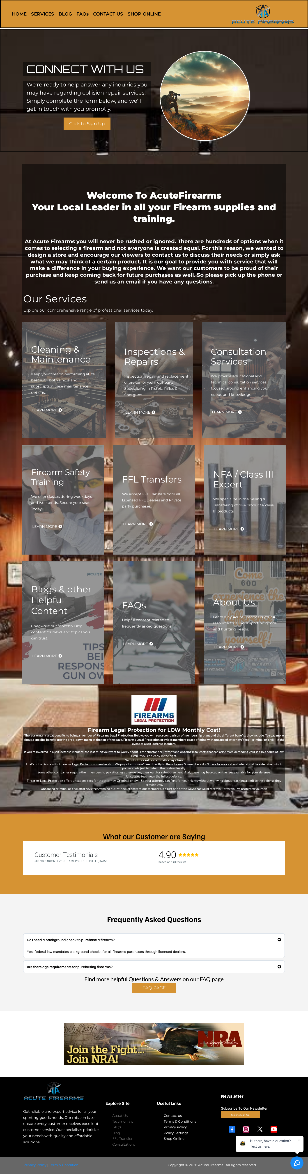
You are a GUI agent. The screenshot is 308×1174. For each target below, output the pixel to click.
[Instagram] (246, 1129)
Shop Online (174, 1138)
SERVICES (42, 14)
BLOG (65, 14)
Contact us (173, 1115)
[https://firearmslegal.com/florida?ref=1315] (154, 710)
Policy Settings (176, 1133)
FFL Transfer (122, 1138)
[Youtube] (274, 1129)
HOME (19, 14)
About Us (120, 1115)
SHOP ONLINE (144, 14)
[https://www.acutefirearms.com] (263, 14)
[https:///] (61, 1091)
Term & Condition (63, 1165)
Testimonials (122, 1121)
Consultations (123, 1144)
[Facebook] (232, 1129)
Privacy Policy (175, 1127)
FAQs (82, 14)
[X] (260, 1129)
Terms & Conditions (180, 1121)
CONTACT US (108, 14)
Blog (116, 1133)
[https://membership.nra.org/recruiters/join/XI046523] (154, 1044)
